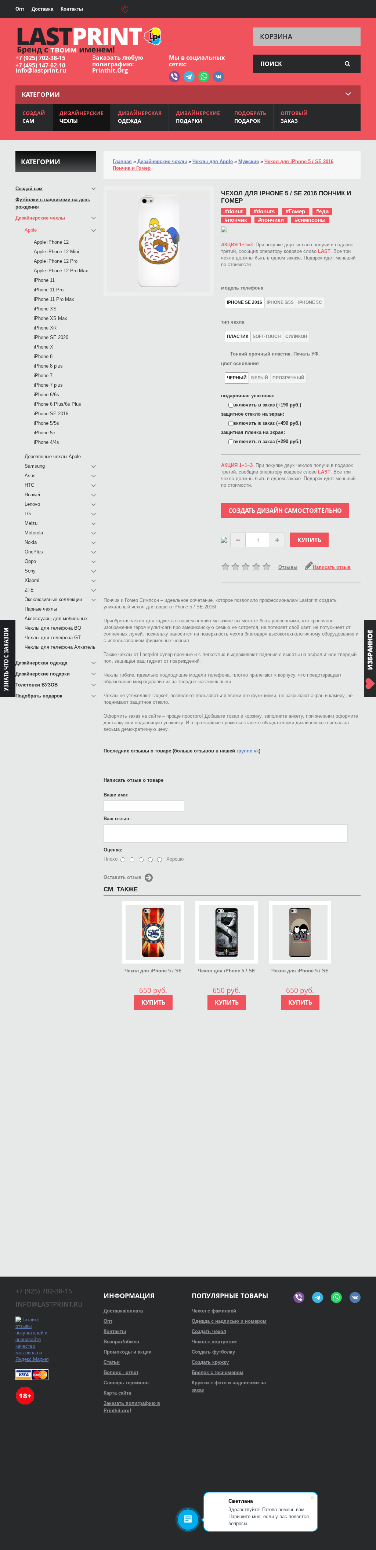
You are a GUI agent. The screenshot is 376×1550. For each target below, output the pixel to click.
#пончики (271, 220)
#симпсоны (310, 220)
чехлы (81, 117)
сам (33, 117)
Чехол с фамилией (214, 1311)
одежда (140, 117)
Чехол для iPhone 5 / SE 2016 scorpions (226, 971)
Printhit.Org (110, 70)
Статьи (112, 1362)
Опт (19, 9)
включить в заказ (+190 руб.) (267, 405)
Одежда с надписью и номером (229, 1321)
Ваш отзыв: (117, 818)
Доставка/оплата (123, 1311)
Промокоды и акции (128, 1352)
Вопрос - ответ (121, 1372)
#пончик (236, 220)
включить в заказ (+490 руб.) (267, 423)
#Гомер (295, 211)
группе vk (247, 751)
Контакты (72, 9)
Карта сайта (117, 1393)
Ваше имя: (116, 795)
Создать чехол (209, 1331)
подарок (250, 117)
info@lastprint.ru (40, 70)
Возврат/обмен (121, 1341)
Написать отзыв (332, 567)
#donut (234, 211)
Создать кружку (210, 1362)
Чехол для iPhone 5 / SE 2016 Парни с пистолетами (300, 971)
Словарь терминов (126, 1382)
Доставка (42, 9)
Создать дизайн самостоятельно (285, 511)
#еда (322, 211)
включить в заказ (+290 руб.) (267, 441)
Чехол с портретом (214, 1341)
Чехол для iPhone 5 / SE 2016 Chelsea (153, 971)
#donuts (264, 211)
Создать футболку (213, 1352)
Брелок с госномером (217, 1372)
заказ (294, 117)
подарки (198, 117)
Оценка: (113, 850)
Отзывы (287, 567)
